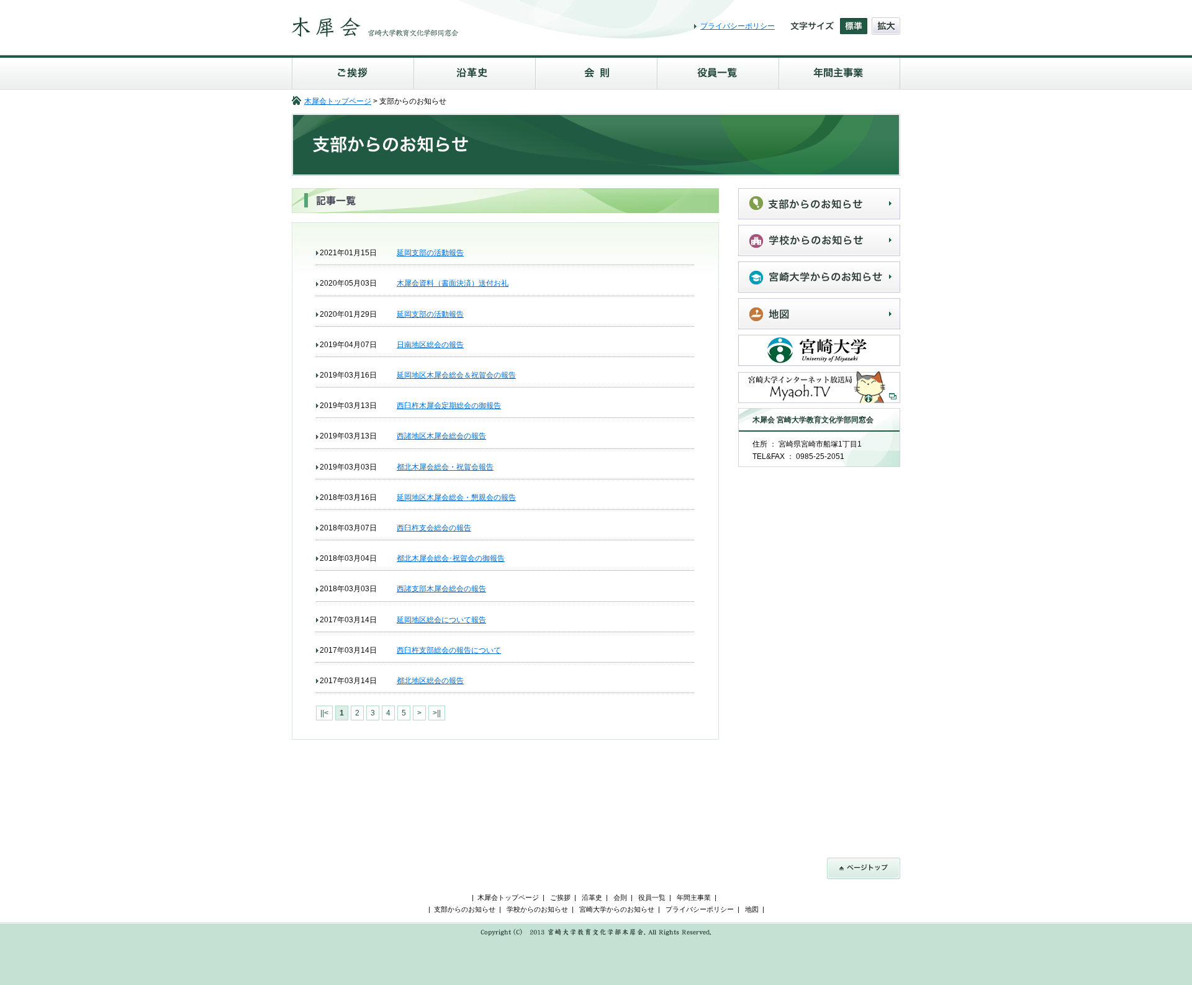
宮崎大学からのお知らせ (819, 277)
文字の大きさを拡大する (886, 26)
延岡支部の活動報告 (430, 252)
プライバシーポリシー (737, 26)
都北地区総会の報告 (430, 680)
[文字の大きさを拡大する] (886, 26)
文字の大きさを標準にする (853, 26)
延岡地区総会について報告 (441, 619)
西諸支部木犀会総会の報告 (441, 588)
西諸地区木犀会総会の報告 (441, 436)
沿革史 (474, 71)
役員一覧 (718, 71)
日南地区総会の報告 (430, 344)
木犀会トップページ (337, 101)
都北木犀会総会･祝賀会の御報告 (451, 558)
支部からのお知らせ (819, 204)
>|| (437, 713)
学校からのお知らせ (819, 240)
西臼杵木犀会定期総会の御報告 (449, 405)
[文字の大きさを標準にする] (853, 26)
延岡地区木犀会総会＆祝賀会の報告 (456, 375)
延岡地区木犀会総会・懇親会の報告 (456, 497)
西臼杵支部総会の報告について (449, 650)
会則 (596, 71)
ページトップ (863, 868)
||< (324, 713)
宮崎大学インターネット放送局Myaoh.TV (819, 387)
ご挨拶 (352, 71)
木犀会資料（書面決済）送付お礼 (452, 283)
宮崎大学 (819, 350)
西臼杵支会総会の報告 (434, 528)
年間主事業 (839, 71)
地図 (819, 314)
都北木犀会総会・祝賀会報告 (445, 467)
